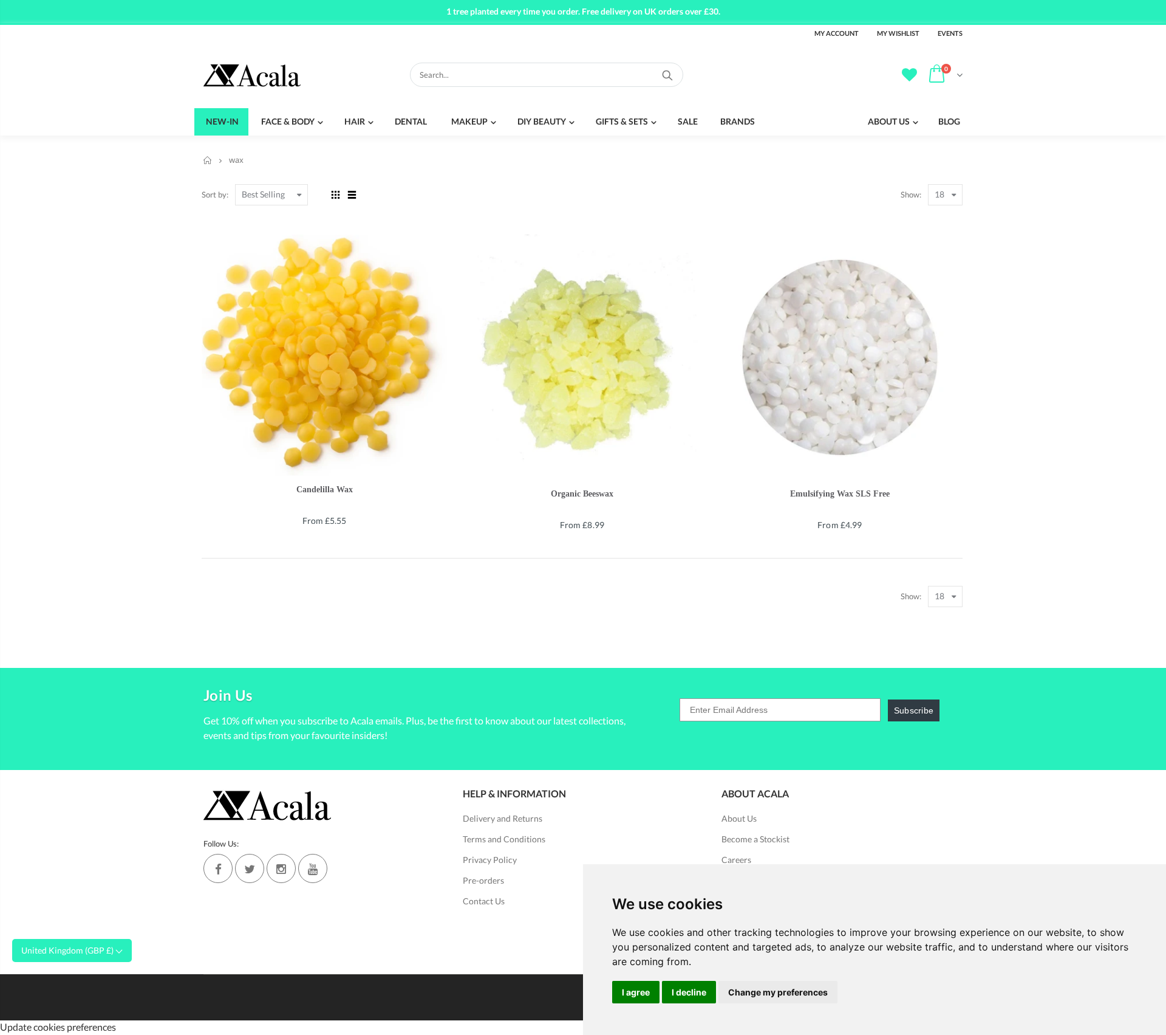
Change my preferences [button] (778, 992)
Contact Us (484, 901)
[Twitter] (249, 868)
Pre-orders (483, 880)
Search (667, 74)
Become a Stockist (755, 839)
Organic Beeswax (582, 493)
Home (208, 160)
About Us (739, 818)
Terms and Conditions (504, 839)
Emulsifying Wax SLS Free (840, 493)
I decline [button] (689, 992)
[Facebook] (218, 868)
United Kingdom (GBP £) (68, 950)
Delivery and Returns (502, 818)
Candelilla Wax (324, 489)
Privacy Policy (490, 859)
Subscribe (914, 710)
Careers (736, 859)
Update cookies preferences (58, 1027)
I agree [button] (636, 992)
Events (950, 33)
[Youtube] (312, 868)
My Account (836, 33)
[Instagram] (281, 868)
